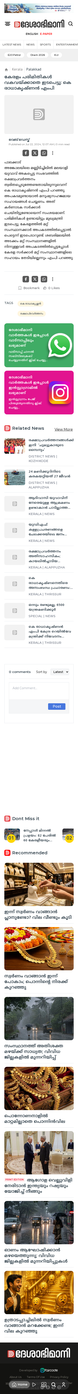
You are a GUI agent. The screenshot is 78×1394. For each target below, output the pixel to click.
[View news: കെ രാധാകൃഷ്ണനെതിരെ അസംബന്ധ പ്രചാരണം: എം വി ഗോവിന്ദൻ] (14, 584)
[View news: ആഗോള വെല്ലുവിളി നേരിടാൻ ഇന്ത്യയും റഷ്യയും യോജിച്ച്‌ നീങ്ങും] (39, 1152)
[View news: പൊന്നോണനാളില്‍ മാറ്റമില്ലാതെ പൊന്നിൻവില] (39, 1088)
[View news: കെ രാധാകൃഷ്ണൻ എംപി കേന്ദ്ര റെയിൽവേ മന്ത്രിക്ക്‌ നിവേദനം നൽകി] (14, 632)
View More (64, 429)
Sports (45, 44)
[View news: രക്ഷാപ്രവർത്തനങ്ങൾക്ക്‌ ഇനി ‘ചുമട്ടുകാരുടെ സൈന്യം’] (14, 446)
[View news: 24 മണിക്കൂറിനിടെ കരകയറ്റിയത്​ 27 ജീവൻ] (14, 477)
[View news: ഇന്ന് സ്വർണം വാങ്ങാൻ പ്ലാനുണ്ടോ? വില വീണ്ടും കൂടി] (39, 884)
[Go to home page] (39, 24)
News (30, 44)
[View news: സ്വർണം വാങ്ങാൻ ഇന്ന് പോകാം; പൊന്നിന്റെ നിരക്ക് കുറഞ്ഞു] (39, 948)
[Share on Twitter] (35, 153)
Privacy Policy (59, 1377)
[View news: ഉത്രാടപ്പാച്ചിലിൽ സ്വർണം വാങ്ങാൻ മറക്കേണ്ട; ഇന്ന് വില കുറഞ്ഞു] (39, 1292)
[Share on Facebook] (26, 153)
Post (57, 706)
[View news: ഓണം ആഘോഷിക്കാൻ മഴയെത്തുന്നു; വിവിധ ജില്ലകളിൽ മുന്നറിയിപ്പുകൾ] (39, 1222)
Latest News (12, 44)
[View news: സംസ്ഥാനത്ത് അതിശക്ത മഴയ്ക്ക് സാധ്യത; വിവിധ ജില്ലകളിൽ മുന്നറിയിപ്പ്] (39, 1018)
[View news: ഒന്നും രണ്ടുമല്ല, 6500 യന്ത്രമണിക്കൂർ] (14, 610)
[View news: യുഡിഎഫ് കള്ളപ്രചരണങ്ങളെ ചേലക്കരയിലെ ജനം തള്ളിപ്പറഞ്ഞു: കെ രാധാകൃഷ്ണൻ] (14, 530)
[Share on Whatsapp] (44, 153)
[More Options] (52, 153)
